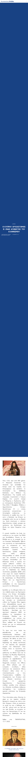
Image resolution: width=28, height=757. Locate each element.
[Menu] (26, 1)
